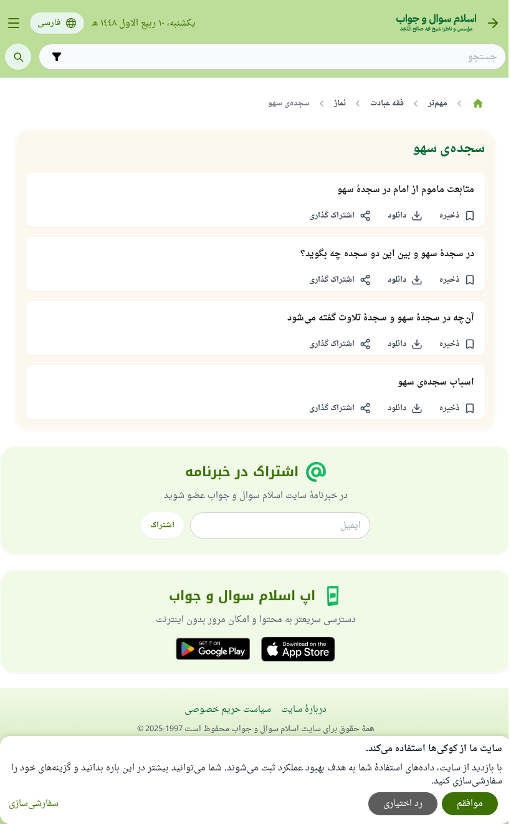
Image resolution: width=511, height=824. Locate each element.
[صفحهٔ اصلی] (477, 103)
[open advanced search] (56, 56)
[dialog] (255, 780)
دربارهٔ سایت (304, 709)
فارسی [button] (48, 23)
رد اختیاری (403, 803)
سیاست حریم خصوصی (227, 709)
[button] (457, 215)
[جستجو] (18, 57)
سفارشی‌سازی (34, 803)
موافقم (470, 803)
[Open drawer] (13, 23)
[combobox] (281, 57)
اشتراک (162, 525)
